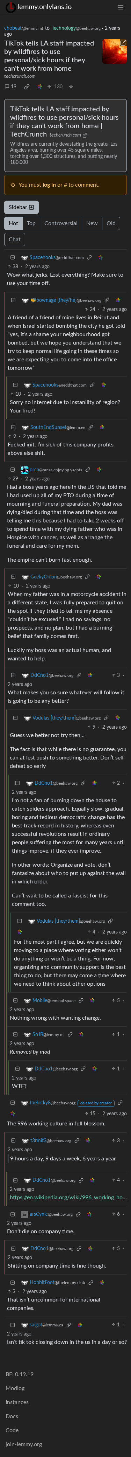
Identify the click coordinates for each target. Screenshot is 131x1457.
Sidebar (18, 207)
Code (12, 1430)
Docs (12, 1416)
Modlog (15, 1388)
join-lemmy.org (24, 1444)
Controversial (61, 223)
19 (13, 86)
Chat (15, 239)
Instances (17, 1402)
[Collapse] (12, 257)
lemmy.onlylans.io (44, 7)
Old (111, 223)
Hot (13, 223)
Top (31, 223)
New (92, 223)
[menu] (120, 7)
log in (49, 185)
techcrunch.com (20, 76)
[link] (27, 86)
